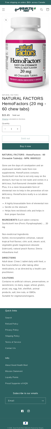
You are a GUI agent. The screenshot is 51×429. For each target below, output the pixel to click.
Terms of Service (13, 342)
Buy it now (25, 146)
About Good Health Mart (16, 365)
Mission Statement (14, 371)
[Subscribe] (43, 401)
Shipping (5, 119)
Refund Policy (11, 324)
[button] (3, 9)
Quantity (5, 123)
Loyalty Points (11, 377)
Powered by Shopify (37, 428)
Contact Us (10, 348)
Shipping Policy (12, 336)
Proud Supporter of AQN (16, 383)
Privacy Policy (12, 330)
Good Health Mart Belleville (21, 428)
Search (8, 318)
